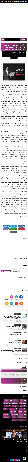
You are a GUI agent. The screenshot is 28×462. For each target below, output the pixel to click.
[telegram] (10, 1)
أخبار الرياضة (14, 403)
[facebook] (11, 460)
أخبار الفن (5, 409)
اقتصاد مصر (15, 420)
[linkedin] (21, 1)
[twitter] (17, 1)
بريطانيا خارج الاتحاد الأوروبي (15, 334)
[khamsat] (8, 1)
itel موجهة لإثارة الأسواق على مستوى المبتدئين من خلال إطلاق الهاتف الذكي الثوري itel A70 (12, 317)
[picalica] (9, 460)
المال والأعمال (8, 400)
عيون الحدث (24, 444)
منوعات (15, 400)
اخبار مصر (23, 420)
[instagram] (17, 460)
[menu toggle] (26, 1)
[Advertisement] (14, 22)
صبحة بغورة (12, 411)
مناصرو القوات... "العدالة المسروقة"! (13, 326)
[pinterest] (19, 1)
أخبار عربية (23, 400)
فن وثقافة (15, 406)
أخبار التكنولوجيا (22, 411)
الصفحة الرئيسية (21, 55)
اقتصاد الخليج (14, 414)
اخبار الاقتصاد (22, 409)
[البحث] (2, 1)
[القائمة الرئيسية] (3, 39)
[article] (14, 245)
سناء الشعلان (13, 409)
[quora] (13, 1)
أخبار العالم (23, 406)
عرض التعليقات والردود (6, 271)
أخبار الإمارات (7, 406)
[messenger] (23, 1)
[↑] (14, 456)
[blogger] (15, 1)
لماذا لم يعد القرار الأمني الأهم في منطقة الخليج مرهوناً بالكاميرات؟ (15, 441)
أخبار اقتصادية (14, 55)
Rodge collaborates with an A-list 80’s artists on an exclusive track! (11, 350)
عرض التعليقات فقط (16, 271)
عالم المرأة (22, 403)
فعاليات (14, 417)
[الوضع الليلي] (24, 458)
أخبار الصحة (22, 414)
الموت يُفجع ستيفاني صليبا (15, 342)
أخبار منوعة (6, 403)
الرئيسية (22, 39)
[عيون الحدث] (14, 5)
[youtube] (6, 1)
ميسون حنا (6, 414)
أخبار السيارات (6, 417)
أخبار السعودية (22, 417)
